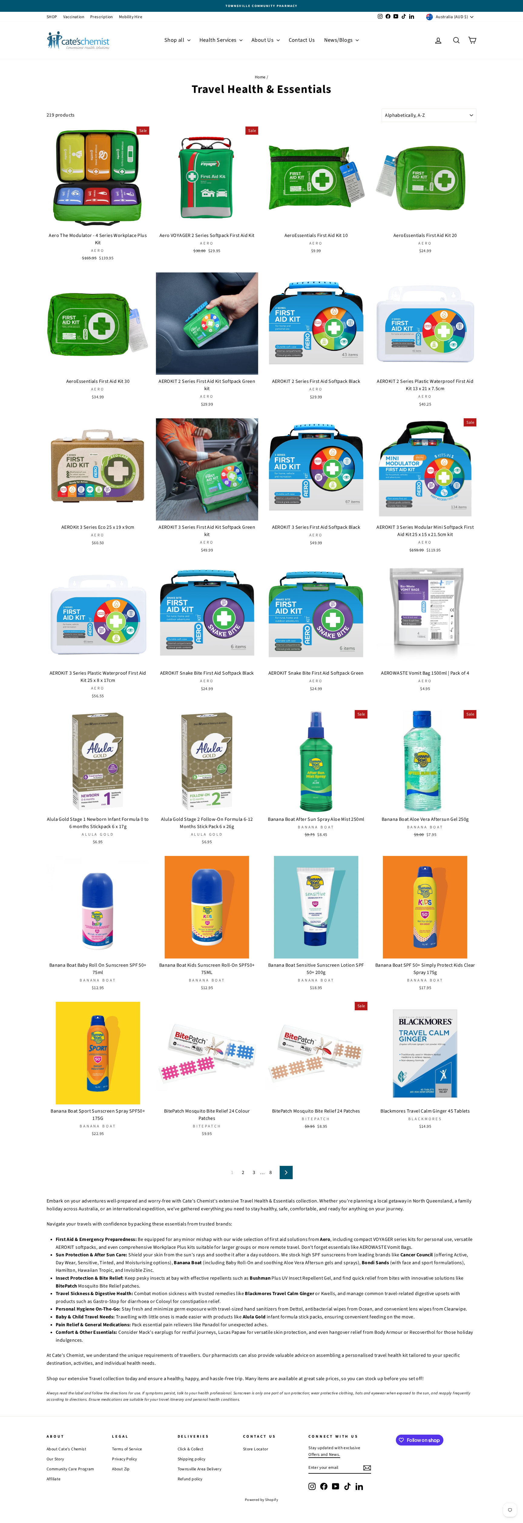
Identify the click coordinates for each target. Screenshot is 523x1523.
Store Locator (255, 1449)
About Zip (121, 1469)
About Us (263, 40)
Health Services (218, 40)
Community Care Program (70, 1469)
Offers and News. (324, 1454)
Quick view (97, 222)
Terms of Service (127, 1449)
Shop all (175, 40)
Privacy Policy (124, 1459)
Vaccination (73, 17)
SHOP (52, 17)
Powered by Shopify (261, 1499)
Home (260, 77)
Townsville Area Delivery (200, 1469)
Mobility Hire (130, 17)
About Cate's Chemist (66, 1449)
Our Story (55, 1459)
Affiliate (54, 1479)
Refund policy (190, 1479)
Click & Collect (191, 1449)
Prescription (101, 17)
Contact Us (302, 40)
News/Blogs (339, 40)
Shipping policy (192, 1459)
